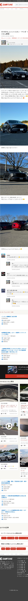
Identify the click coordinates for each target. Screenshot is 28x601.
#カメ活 (22, 470)
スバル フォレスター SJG (6, 312)
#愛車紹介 (14, 38)
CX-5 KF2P (23, 403)
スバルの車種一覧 (21, 567)
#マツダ (20, 38)
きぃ (7, 41)
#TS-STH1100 (24, 440)
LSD (17, 538)
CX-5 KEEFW (4, 464)
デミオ (7, 548)
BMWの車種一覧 (20, 572)
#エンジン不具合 (9, 406)
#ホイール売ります (11, 405)
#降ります (3, 405)
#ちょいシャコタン (6, 38)
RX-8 (3, 548)
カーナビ (4, 538)
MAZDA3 (13, 548)
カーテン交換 (11, 538)
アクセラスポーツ (21, 548)
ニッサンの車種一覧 (21, 562)
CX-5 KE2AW (4, 403)
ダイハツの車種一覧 (21, 571)
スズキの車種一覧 (21, 569)
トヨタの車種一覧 (21, 560)
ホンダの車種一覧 (21, 564)
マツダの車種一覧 (21, 566)
